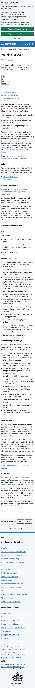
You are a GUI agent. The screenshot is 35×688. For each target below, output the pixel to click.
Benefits (4, 548)
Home (3, 49)
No (29, 521)
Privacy (9, 647)
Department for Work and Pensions (18, 49)
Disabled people (7, 569)
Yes (21, 521)
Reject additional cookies (17, 34)
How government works (10, 635)
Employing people (7, 580)
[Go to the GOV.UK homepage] (8, 44)
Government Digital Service (11, 657)
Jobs (5, 90)
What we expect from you (11, 98)
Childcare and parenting (10, 559)
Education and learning (9, 577)
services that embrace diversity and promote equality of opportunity (15, 191)
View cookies (17, 38)
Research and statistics (10, 624)
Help (3, 647)
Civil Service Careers (10, 177)
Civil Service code (21, 376)
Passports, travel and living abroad (14, 594)
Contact (23, 649)
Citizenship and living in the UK (12, 562)
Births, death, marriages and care (13, 552)
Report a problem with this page (17, 529)
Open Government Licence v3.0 (12, 667)
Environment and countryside (12, 584)
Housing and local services (11, 587)
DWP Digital (7, 180)
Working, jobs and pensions (11, 602)
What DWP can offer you (11, 95)
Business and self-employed (11, 555)
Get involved (5, 638)
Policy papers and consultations (13, 628)
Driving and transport (9, 573)
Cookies (17, 647)
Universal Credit (9, 150)
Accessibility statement (10, 649)
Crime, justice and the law (10, 566)
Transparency (6, 631)
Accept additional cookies (17, 29)
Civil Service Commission (10, 506)
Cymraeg (10, 60)
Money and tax (6, 591)
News (3, 617)
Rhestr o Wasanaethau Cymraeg (13, 655)
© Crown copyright (17, 683)
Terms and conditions (9, 652)
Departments (6, 613)
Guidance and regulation (10, 620)
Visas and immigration (9, 598)
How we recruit (8, 101)
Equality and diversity (10, 92)
